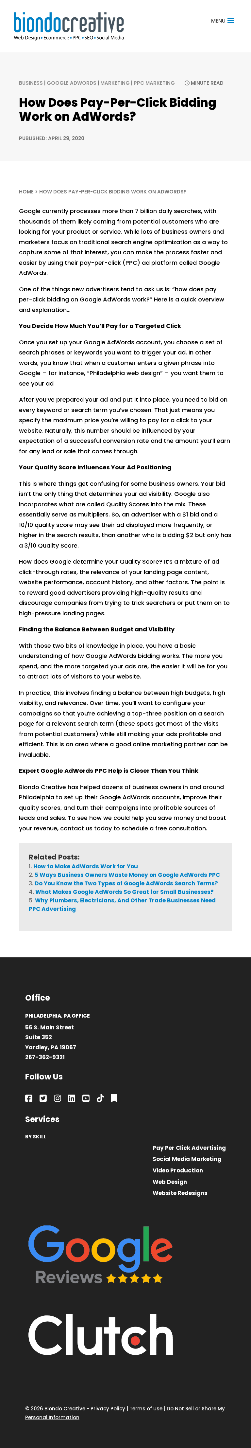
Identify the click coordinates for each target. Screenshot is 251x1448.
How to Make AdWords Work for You (85, 866)
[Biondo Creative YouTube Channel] (86, 1099)
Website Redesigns (180, 1193)
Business (31, 83)
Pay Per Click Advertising (189, 1148)
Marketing (115, 83)
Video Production (178, 1170)
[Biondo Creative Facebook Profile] (28, 1099)
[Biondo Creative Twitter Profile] (43, 1099)
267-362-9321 (45, 1057)
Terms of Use (145, 1408)
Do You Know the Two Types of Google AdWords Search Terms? (126, 883)
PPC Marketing (154, 83)
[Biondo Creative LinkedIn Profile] (71, 1099)
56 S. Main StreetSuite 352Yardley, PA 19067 (50, 1037)
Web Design (170, 1182)
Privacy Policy (108, 1408)
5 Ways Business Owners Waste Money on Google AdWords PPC (127, 875)
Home (26, 191)
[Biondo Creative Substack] (114, 1099)
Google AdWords (71, 83)
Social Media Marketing (187, 1159)
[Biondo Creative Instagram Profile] (57, 1099)
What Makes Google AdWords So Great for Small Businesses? (124, 892)
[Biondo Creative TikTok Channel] (100, 1099)
